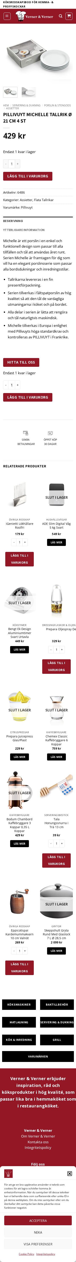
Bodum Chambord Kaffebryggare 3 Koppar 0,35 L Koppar (20, 825)
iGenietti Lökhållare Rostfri (19, 525)
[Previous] (10, 55)
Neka (38, 1232)
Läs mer (56, 542)
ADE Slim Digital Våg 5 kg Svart (56, 525)
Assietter (12, 108)
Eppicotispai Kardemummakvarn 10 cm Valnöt (19, 934)
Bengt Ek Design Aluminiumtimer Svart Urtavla (19, 633)
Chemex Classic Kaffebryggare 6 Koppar (56, 740)
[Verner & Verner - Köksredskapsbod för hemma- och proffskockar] (35, 16)
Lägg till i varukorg (27, 176)
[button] (70, 1173)
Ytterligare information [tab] (24, 230)
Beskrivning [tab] (13, 221)
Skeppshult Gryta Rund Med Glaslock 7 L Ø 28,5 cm (56, 934)
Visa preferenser (38, 1244)
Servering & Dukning (26, 105)
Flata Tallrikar (44, 200)
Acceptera (38, 1220)
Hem (6, 105)
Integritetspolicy (45, 1254)
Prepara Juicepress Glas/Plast (19, 738)
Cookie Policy (26, 1254)
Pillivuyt (27, 207)
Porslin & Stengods (57, 105)
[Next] (66, 55)
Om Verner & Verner (38, 1136)
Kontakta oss (38, 1141)
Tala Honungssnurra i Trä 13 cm (56, 823)
